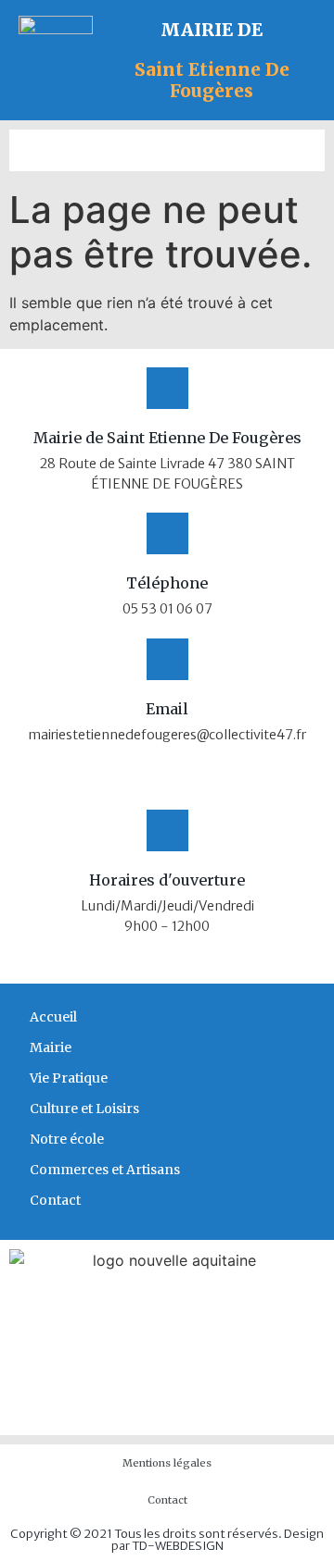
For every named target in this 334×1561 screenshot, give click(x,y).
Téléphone (167, 583)
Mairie (50, 1047)
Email (167, 709)
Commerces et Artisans (105, 1169)
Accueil (53, 1017)
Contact (55, 1200)
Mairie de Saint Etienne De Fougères (167, 437)
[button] (167, 150)
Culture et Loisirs (84, 1108)
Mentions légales (167, 1462)
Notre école (67, 1139)
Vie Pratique (69, 1078)
